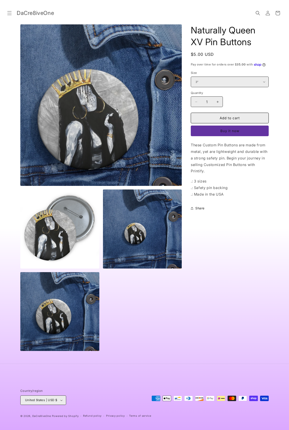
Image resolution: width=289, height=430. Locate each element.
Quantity (197, 93)
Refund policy (92, 415)
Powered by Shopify (65, 416)
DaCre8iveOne (41, 416)
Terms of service (140, 415)
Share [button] (200, 208)
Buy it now (229, 131)
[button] (9, 13)
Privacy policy (115, 415)
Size (194, 73)
